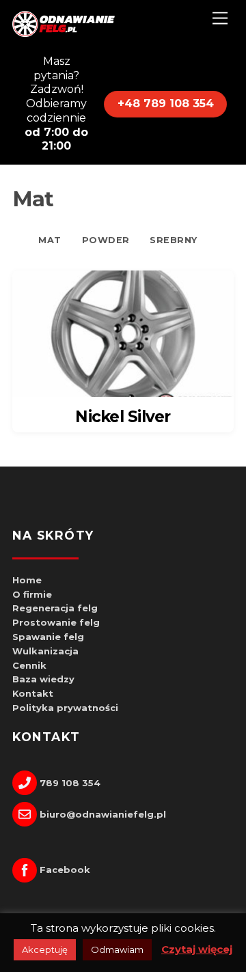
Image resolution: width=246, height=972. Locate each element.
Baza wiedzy (43, 679)
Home (27, 579)
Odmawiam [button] (117, 949)
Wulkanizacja (45, 650)
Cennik (29, 665)
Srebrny (173, 240)
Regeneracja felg (55, 607)
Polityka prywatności (65, 707)
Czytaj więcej (196, 949)
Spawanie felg (48, 636)
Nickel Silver (122, 416)
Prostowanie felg (56, 622)
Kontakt (32, 693)
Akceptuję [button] (45, 949)
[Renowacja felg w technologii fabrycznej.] (63, 34)
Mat (50, 240)
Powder (106, 240)
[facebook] (26, 452)
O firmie (32, 594)
